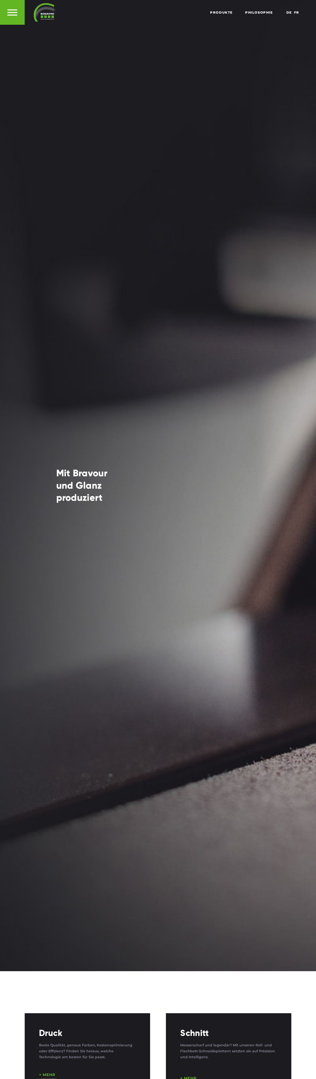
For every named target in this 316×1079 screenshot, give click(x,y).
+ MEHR (47, 1074)
